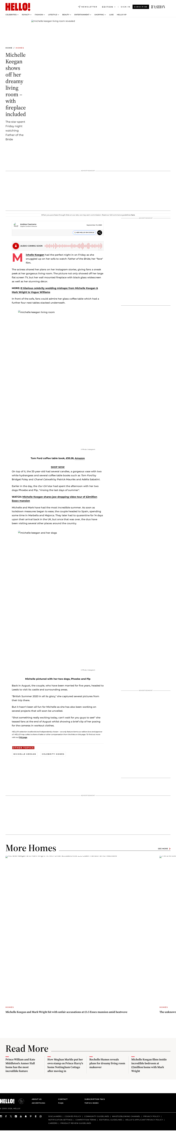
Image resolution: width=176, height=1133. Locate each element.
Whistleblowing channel (126, 1116)
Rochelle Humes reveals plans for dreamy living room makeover (107, 1063)
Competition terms (85, 1120)
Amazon (80, 458)
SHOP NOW (58, 467)
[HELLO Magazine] (18, 7)
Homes (20, 48)
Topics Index (92, 1103)
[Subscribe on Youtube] (21, 1116)
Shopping (99, 15)
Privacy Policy (151, 1116)
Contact (63, 1099)
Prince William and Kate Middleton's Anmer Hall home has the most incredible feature (20, 1065)
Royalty (26, 15)
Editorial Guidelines (110, 1120)
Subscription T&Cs (94, 1099)
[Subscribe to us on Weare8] (36, 1116)
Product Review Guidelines (76, 1123)
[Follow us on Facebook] (6, 1116)
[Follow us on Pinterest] (31, 1116)
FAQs (61, 1103)
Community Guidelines (96, 1116)
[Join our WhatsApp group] (41, 1116)
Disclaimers (55, 1116)
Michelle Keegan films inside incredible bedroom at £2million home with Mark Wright (149, 1065)
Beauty (65, 15)
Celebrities (11, 15)
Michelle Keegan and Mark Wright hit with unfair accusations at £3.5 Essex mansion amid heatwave (66, 1012)
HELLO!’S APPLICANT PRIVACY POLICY (144, 1120)
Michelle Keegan (35, 254)
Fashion (39, 15)
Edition (107, 7)
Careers (52, 1123)
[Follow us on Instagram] (1, 1116)
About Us (37, 1099)
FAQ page (23, 737)
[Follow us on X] (11, 1116)
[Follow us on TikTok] (16, 1116)
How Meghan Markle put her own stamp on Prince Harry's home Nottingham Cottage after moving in (65, 1065)
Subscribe (141, 7)
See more (163, 849)
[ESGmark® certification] (19, 1101)
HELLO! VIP (122, 15)
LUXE (111, 15)
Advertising (38, 1103)
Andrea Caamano (28, 224)
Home (9, 48)
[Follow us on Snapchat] (26, 1116)
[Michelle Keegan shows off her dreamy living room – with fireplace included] (158, 7)
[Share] (99, 233)
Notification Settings (60, 1120)
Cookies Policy (73, 1116)
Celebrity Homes (53, 754)
